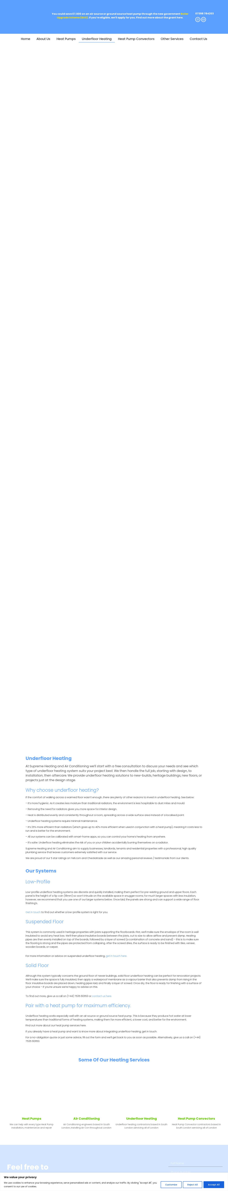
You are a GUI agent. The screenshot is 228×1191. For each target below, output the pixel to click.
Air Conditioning (86, 1118)
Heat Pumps (66, 39)
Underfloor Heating (97, 39)
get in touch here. (116, 956)
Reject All (192, 1184)
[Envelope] (203, 19)
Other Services (172, 39)
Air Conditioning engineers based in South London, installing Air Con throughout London (86, 1126)
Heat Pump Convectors (136, 39)
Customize (171, 1184)
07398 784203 (204, 13)
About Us (43, 39)
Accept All (214, 1184)
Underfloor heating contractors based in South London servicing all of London (141, 1126)
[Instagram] (197, 19)
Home (25, 39)
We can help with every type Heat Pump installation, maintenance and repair (32, 1126)
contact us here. (102, 996)
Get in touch (33, 912)
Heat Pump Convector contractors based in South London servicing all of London (196, 1126)
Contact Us (198, 39)
